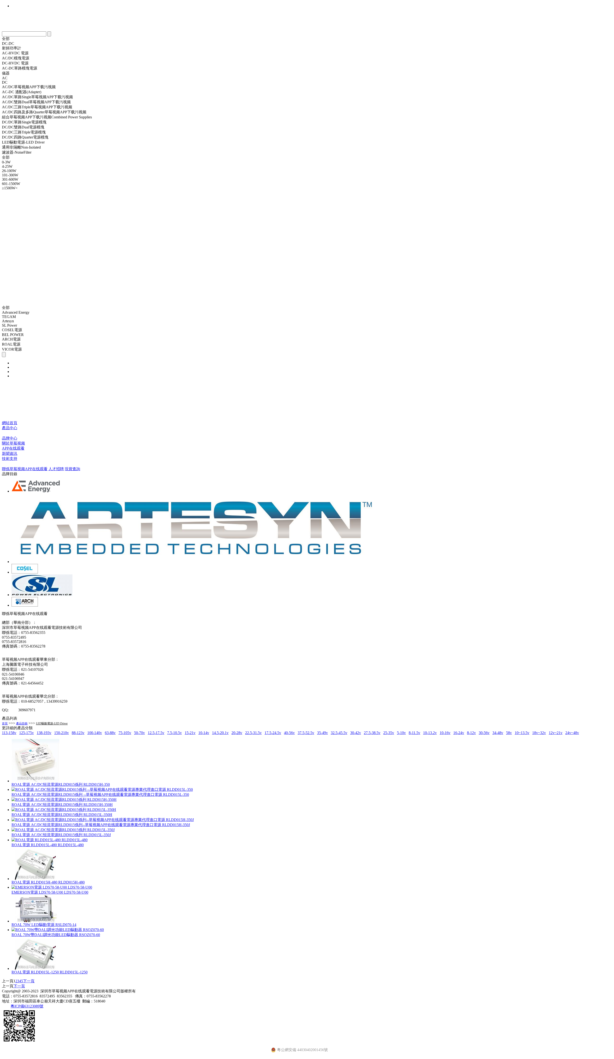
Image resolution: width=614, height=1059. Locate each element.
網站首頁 (9, 423)
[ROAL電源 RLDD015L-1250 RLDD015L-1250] (35, 968)
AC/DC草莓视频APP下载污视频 (29, 87)
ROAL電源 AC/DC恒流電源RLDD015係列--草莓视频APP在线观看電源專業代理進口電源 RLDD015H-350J (101, 825)
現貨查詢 (72, 469)
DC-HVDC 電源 (15, 63)
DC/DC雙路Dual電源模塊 (23, 127)
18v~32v (539, 733)
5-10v (401, 733)
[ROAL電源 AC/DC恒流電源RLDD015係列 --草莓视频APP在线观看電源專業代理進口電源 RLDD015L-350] (102, 789)
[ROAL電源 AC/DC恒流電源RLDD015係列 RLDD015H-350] (35, 781)
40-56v (289, 733)
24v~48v (572, 733)
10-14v (203, 733)
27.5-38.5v (372, 733)
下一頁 (29, 981)
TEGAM (9, 317)
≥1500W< (10, 188)
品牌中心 (9, 438)
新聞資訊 (9, 453)
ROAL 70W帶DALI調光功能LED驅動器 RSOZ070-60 (56, 935)
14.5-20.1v (220, 733)
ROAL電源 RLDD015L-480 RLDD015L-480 (48, 845)
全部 (6, 39)
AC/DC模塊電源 (15, 58)
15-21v (190, 733)
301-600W (10, 179)
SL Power (9, 325)
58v (509, 733)
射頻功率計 (11, 48)
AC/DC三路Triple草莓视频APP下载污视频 (37, 107)
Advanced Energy (16, 312)
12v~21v (555, 733)
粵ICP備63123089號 (27, 1006)
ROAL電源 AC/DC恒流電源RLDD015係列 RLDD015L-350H (62, 815)
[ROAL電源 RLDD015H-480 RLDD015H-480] (35, 879)
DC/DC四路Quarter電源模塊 (25, 137)
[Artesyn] (195, 562)
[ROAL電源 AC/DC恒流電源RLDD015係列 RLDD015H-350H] (64, 800)
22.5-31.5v (253, 733)
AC (4, 78)
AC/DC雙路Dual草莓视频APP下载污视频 (36, 102)
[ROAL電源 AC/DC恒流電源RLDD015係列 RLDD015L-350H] (64, 810)
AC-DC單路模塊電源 (19, 68)
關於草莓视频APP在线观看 (13, 445)
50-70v (139, 733)
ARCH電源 (11, 339)
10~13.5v (522, 733)
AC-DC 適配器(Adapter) (21, 92)
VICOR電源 (12, 349)
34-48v (497, 733)
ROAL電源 (11, 344)
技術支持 (9, 459)
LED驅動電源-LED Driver (23, 142)
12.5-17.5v (156, 733)
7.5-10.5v (174, 733)
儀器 (6, 73)
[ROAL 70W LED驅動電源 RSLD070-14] (35, 921)
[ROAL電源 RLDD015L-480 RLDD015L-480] (50, 840)
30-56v (484, 733)
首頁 (5, 723)
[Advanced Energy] (36, 491)
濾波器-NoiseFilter (16, 152)
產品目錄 (22, 723)
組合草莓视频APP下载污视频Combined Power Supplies (47, 117)
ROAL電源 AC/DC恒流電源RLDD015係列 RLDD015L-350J (61, 835)
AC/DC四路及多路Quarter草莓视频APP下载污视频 (44, 112)
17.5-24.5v (273, 733)
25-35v (388, 733)
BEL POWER (13, 335)
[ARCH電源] (25, 605)
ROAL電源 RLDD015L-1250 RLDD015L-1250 (50, 972)
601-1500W (11, 184)
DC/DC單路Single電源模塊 (24, 122)
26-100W (9, 171)
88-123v (78, 733)
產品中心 (9, 428)
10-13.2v (430, 733)
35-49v (322, 733)
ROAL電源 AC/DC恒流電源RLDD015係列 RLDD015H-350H (62, 805)
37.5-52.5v (306, 733)
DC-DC (8, 43)
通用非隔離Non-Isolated (21, 147)
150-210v (61, 733)
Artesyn (8, 321)
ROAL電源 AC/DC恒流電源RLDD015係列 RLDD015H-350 (61, 784)
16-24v (458, 733)
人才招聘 (56, 469)
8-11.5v (414, 733)
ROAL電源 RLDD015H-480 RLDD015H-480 (48, 882)
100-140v (94, 733)
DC (4, 82)
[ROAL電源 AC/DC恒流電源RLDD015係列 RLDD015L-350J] (63, 830)
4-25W (7, 166)
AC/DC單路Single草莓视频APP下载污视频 (37, 97)
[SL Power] (42, 595)
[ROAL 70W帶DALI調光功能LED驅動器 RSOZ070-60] (58, 930)
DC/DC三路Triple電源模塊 (24, 132)
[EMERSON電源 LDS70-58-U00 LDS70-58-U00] (52, 887)
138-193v (44, 733)
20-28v (236, 733)
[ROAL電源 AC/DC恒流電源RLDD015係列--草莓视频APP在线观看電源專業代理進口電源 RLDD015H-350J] (103, 820)
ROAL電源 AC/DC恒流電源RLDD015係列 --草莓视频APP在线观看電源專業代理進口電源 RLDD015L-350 (100, 795)
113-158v (9, 733)
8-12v (471, 733)
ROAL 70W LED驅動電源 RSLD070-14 (44, 925)
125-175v (26, 733)
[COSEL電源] (25, 572)
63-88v (110, 733)
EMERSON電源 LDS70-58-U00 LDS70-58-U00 (50, 892)
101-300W (10, 175)
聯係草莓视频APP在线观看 (24, 469)
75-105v (124, 733)
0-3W (6, 162)
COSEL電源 (12, 330)
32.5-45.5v (339, 733)
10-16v (445, 733)
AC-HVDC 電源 (15, 53)
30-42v (355, 733)
